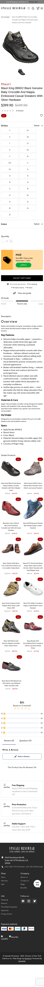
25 (9, 215)
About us (24, 877)
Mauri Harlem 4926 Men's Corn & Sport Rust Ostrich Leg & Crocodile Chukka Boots (11, 566)
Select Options (22, 278)
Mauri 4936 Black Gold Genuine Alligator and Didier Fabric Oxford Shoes (11, 643)
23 (9, 208)
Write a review (24, 756)
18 (27, 189)
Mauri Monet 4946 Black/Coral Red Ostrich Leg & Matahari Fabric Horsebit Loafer (11, 683)
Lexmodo (21, 961)
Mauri (6, 84)
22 (27, 202)
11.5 (10, 169)
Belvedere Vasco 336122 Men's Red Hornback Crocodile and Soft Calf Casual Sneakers (11, 526)
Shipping (4, 900)
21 (9, 202)
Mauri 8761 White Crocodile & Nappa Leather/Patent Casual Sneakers (33, 605)
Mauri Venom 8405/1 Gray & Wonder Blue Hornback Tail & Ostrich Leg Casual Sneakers (33, 485)
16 (27, 182)
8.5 (28, 150)
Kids (2, 884)
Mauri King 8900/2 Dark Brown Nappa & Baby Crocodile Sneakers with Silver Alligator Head (11, 486)
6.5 (28, 137)
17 (9, 189)
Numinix (28, 958)
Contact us (25, 881)
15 (9, 182)
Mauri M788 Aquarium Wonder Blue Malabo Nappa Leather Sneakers (33, 525)
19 (9, 195)
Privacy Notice (6, 914)
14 (27, 176)
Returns (4, 903)
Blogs (23, 884)
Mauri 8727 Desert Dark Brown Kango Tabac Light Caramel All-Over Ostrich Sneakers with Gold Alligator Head (33, 567)
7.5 (28, 143)
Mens (3, 877)
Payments (4, 910)
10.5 (10, 163)
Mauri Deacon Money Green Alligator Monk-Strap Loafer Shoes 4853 (11, 605)
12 (27, 169)
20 (28, 195)
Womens (4, 881)
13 (9, 176)
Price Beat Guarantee (9, 907)
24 (28, 208)
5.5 (28, 130)
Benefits (24, 888)
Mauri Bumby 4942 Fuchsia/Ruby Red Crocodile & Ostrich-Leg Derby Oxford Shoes (33, 644)
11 (27, 163)
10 (27, 156)
